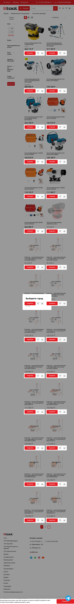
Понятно (65, 601)
